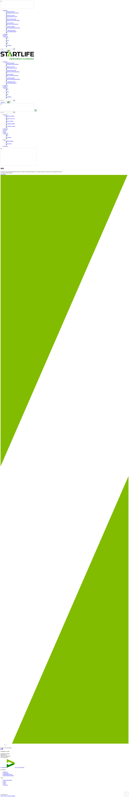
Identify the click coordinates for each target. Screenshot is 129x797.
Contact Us (5, 785)
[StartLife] (17, 8)
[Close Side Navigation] (35, 110)
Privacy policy (4, 795)
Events (4, 782)
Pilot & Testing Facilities (8, 775)
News (4, 781)
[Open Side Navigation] (8, 51)
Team (4, 783)
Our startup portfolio (7, 780)
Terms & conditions (11, 795)
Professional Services (7, 774)
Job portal (5, 772)
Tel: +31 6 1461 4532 (19, 767)
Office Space (6, 773)
